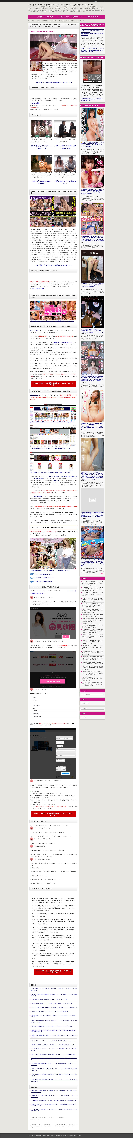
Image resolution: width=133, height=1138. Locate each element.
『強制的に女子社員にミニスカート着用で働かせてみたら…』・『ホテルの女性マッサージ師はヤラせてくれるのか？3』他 (92, 658)
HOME (32, 17)
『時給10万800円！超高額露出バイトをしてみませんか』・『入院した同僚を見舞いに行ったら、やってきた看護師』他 (92, 605)
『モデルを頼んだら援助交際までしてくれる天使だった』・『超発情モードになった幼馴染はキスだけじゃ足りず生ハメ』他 (92, 583)
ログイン (84, 717)
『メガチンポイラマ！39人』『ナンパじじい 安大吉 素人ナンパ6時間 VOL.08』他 (49, 1011)
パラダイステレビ (53, 1117)
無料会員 (62, 1117)
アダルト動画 (36, 1117)
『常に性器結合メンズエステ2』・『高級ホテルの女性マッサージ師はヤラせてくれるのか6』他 (92, 647)
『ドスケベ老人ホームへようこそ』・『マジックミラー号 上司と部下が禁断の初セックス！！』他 (53, 1040)
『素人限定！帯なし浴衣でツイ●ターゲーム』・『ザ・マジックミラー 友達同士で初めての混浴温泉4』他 (92, 678)
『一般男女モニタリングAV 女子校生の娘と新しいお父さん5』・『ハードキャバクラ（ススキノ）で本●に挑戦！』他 (92, 589)
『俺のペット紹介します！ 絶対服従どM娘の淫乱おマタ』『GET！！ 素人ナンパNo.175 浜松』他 (53, 1054)
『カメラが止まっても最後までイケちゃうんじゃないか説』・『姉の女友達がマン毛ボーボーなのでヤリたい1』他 (92, 642)
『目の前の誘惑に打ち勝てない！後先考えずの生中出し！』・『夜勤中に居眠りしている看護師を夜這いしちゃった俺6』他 (92, 631)
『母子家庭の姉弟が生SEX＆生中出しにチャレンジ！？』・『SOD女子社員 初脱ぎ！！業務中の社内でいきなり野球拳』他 (92, 625)
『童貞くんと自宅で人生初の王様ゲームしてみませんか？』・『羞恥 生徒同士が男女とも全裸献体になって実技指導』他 (92, 611)
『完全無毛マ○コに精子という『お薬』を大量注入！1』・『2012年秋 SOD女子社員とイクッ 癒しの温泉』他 (92, 653)
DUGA (31, 1117)
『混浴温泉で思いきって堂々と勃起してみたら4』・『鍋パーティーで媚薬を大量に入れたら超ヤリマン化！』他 (41, 1126)
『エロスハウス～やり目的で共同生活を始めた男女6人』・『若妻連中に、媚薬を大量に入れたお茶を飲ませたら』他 (92, 684)
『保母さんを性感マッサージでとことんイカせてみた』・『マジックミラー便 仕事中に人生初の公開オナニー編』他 (92, 620)
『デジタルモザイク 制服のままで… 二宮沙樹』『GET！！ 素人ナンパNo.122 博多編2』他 (51, 1003)
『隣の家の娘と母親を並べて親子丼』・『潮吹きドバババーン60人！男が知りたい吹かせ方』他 (52, 1044)
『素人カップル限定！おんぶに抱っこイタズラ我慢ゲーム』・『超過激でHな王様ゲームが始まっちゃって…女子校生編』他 (92, 636)
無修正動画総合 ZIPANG (78, 17)
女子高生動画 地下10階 (92, 17)
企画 (59, 1117)
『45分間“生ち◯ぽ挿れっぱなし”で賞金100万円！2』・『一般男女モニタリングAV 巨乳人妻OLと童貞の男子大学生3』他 (92, 673)
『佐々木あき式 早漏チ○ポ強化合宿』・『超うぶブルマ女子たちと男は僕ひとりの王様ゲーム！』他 (53, 1100)
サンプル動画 (43, 1117)
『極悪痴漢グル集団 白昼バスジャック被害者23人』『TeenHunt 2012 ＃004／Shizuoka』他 (51, 1026)
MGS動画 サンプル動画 (63, 17)
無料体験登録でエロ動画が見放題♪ (45, 17)
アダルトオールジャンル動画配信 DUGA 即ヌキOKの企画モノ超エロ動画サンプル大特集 (60, 5)
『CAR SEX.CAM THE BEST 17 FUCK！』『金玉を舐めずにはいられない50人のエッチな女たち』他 (54, 1007)
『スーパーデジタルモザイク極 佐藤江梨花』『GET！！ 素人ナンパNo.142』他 (49, 999)
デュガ (47, 1117)
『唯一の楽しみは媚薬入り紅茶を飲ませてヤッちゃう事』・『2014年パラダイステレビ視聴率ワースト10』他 (92, 668)
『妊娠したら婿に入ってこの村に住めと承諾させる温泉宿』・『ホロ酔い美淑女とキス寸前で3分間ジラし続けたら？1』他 (92, 600)
